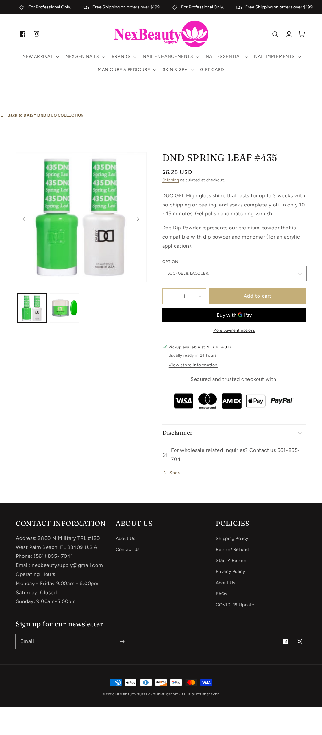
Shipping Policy (232, 538)
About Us (126, 538)
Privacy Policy (230, 571)
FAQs (221, 593)
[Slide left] (24, 219)
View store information (193, 365)
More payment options (234, 330)
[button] (40, 56)
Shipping (170, 180)
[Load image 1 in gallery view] (32, 308)
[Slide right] (138, 219)
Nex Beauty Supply (132, 694)
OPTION (170, 261)
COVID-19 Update (235, 604)
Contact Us (128, 549)
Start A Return (231, 560)
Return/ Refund (232, 549)
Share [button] (175, 472)
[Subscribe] (122, 641)
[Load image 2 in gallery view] (64, 308)
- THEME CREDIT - (166, 694)
